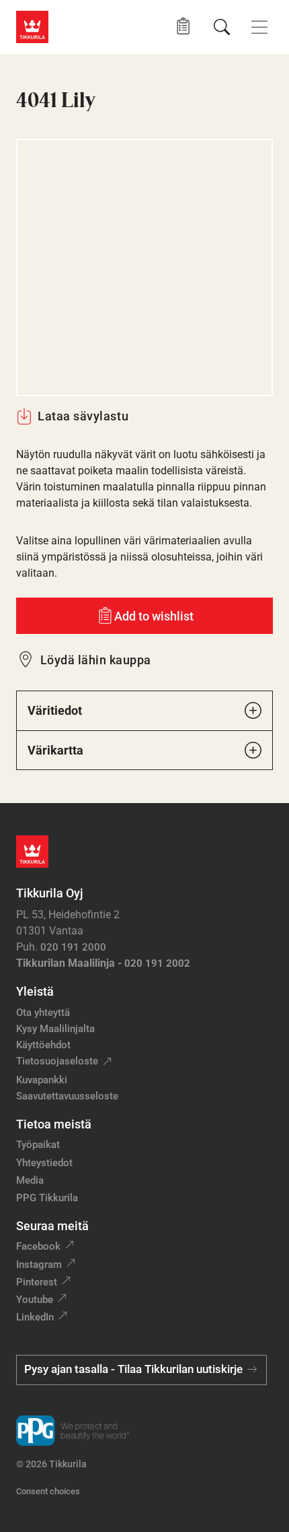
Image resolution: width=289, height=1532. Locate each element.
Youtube (34, 1300)
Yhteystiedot (44, 1163)
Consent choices (48, 1491)
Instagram (39, 1264)
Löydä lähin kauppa (95, 660)
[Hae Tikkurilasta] (222, 27)
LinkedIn (35, 1317)
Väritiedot (55, 710)
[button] (183, 27)
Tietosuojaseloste (57, 1061)
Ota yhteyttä (43, 1013)
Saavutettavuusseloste (67, 1096)
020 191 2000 (73, 947)
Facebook (38, 1246)
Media (30, 1180)
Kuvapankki (41, 1080)
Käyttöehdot (43, 1045)
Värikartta (55, 750)
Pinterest (36, 1282)
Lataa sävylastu (83, 416)
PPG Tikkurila (47, 1198)
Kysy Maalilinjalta (55, 1029)
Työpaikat (38, 1145)
